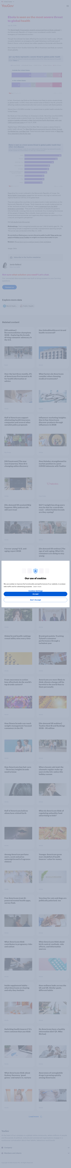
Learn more (37, 586)
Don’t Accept (35, 600)
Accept (36, 594)
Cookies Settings (35, 591)
